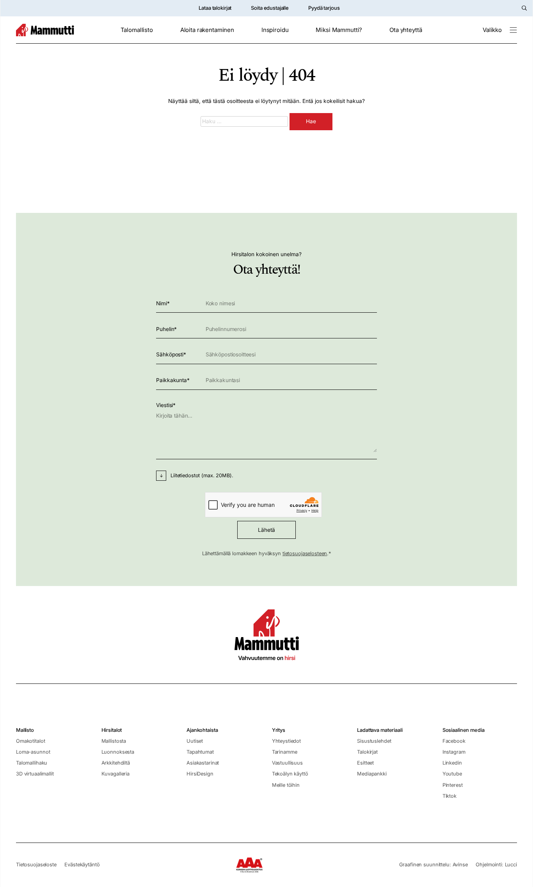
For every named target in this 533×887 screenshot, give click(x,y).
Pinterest (452, 785)
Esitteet (365, 763)
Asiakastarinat (203, 763)
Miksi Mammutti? (339, 30)
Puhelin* (166, 329)
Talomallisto (137, 30)
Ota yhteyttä (405, 30)
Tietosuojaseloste (36, 865)
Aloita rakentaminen (207, 30)
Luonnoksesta (117, 752)
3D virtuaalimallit (35, 774)
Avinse (460, 865)
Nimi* (162, 303)
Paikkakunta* (172, 380)
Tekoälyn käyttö (290, 774)
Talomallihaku (31, 763)
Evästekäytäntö (81, 865)
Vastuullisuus (287, 763)
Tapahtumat (200, 752)
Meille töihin (286, 785)
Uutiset (195, 741)
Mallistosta (113, 741)
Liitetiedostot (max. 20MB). (202, 475)
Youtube (452, 774)
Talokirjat (367, 752)
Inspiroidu (275, 30)
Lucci (511, 865)
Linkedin (452, 763)
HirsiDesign (200, 774)
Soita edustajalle (270, 8)
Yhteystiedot (286, 741)
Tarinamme (284, 752)
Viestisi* (166, 405)
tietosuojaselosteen (304, 553)
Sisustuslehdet (374, 741)
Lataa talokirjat (215, 8)
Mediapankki (372, 774)
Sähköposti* (171, 354)
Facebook (453, 741)
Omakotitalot (30, 741)
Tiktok (449, 796)
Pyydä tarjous (323, 8)
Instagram (453, 752)
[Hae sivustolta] (524, 8)
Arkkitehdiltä (115, 763)
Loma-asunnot (33, 752)
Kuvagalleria (115, 774)
